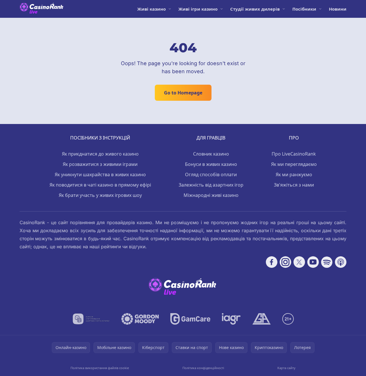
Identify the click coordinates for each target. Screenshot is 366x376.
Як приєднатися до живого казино (100, 154)
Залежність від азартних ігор (211, 185)
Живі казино (151, 9)
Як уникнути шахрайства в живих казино (100, 174)
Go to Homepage (183, 93)
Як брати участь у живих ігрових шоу (100, 195)
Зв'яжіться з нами (294, 185)
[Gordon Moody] (140, 319)
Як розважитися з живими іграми (100, 164)
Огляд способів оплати (211, 174)
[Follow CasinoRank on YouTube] (313, 262)
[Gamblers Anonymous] (261, 319)
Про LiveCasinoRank (294, 154)
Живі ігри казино (198, 9)
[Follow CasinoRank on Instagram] (285, 262)
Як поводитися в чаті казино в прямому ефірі (100, 185)
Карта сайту (286, 368)
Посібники (304, 9)
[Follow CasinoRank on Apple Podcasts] (340, 262)
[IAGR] (231, 319)
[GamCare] (190, 319)
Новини (337, 9)
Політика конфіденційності (203, 368)
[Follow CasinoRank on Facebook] (271, 262)
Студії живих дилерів (255, 9)
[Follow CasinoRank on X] (299, 262)
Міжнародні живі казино (211, 195)
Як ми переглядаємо (294, 164)
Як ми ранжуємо (294, 174)
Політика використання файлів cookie (99, 368)
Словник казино (211, 154)
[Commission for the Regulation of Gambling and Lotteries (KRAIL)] (91, 319)
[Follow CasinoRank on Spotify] (327, 262)
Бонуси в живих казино (211, 164)
